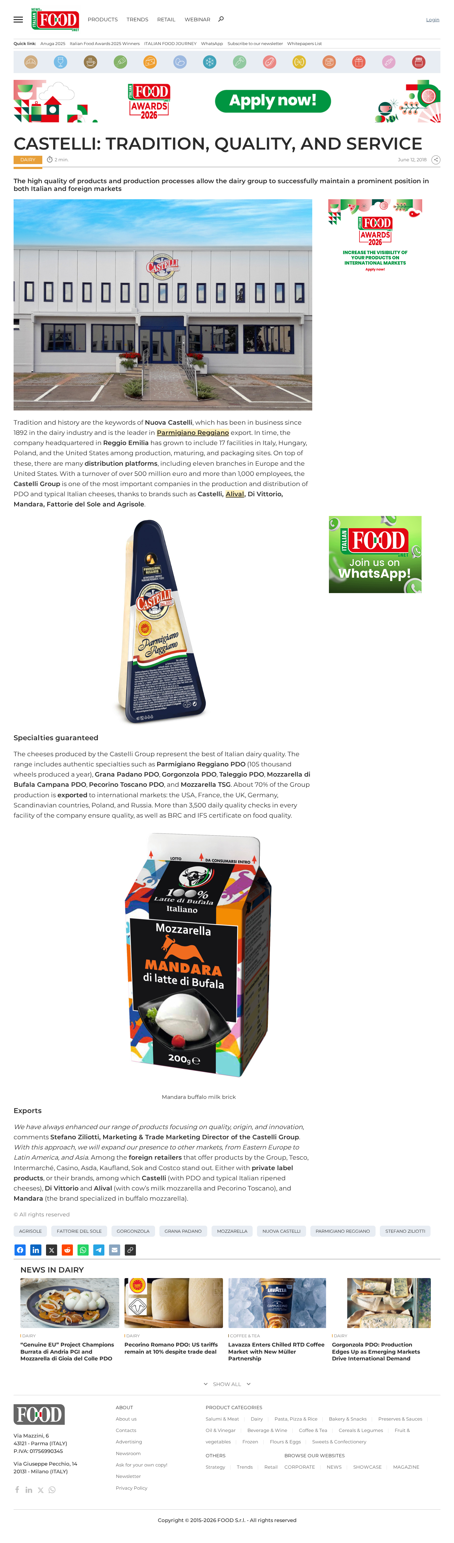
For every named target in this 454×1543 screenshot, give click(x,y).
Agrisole (30, 1231)
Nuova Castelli (282, 1231)
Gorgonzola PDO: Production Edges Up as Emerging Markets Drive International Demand (376, 1351)
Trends (137, 19)
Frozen (250, 1442)
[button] (18, 19)
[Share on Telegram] (98, 1250)
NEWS (334, 1467)
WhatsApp (212, 43)
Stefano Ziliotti (405, 1231)
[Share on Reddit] (67, 1250)
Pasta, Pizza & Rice (296, 1419)
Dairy (27, 160)
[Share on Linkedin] (35, 1250)
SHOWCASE (367, 1467)
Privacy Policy (131, 1488)
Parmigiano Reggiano (343, 1231)
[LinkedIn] (29, 1489)
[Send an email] (114, 1250)
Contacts (126, 1430)
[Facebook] (18, 1489)
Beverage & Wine (267, 1430)
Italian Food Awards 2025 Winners (105, 43)
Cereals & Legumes (361, 1430)
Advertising (129, 1442)
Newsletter (128, 1476)
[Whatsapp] (52, 1489)
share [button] (436, 160)
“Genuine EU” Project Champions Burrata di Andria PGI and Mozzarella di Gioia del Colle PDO (67, 1351)
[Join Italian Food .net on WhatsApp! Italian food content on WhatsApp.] (375, 554)
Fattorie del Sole (79, 1231)
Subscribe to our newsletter (255, 43)
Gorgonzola (133, 1231)
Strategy (215, 1467)
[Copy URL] (130, 1250)
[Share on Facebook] (20, 1250)
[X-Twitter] (41, 1489)
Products (103, 19)
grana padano (183, 1231)
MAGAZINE (406, 1467)
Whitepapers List (304, 43)
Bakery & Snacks (348, 1419)
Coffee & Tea (245, 1336)
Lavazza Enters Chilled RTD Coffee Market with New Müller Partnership (276, 1351)
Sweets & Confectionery (339, 1442)
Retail (166, 19)
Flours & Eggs (285, 1442)
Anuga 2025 (52, 43)
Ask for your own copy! (141, 1465)
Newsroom (128, 1453)
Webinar (197, 19)
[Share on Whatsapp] (83, 1250)
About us (126, 1419)
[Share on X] (51, 1250)
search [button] (221, 19)
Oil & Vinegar (221, 1430)
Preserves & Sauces (400, 1419)
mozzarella (232, 1231)
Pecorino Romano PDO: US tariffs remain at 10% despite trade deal (171, 1348)
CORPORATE (299, 1467)
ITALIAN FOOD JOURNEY (170, 43)
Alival (235, 494)
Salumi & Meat (222, 1419)
